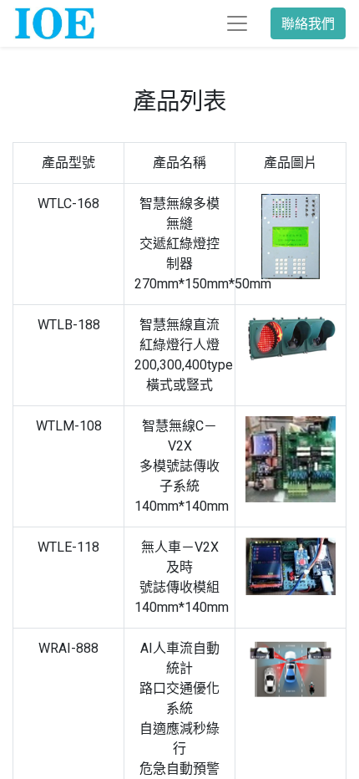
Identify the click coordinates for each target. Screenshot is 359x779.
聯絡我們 (308, 23)
